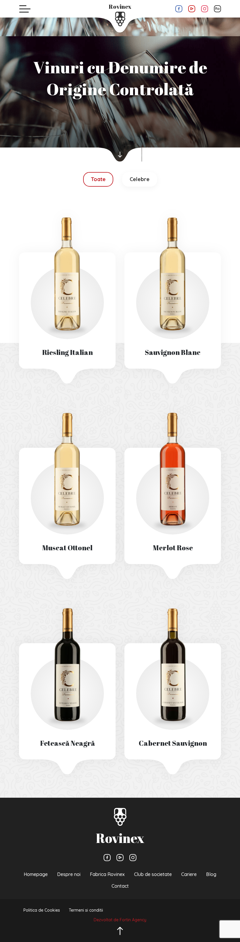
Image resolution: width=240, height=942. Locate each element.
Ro (217, 8)
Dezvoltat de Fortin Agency (120, 919)
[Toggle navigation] (25, 9)
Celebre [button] (140, 179)
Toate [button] (98, 179)
